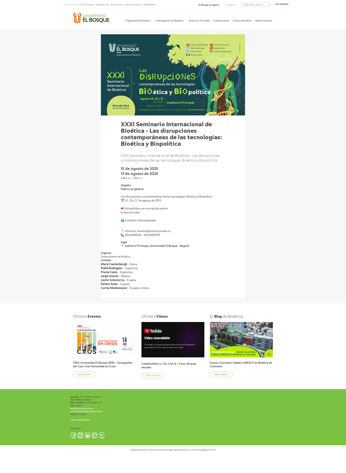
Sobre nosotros (263, 20)
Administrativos (133, 5)
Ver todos (84, 374)
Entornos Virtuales (199, 20)
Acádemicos (102, 5)
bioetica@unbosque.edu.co (81, 408)
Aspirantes (117, 5)
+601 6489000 (281, 4)
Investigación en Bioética (169, 20)
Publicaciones (221, 20)
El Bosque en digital (209, 5)
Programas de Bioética (137, 20)
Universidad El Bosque (80, 420)
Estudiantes (87, 5)
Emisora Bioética (242, 20)
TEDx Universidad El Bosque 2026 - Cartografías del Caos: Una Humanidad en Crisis (102, 364)
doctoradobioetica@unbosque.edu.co (86, 411)
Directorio (231, 5)
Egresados (149, 5)
